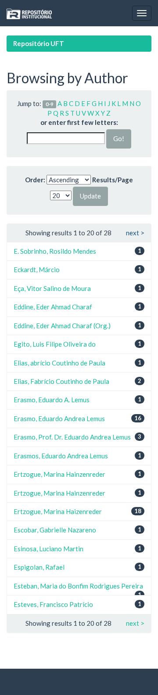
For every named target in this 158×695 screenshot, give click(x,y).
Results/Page (112, 180)
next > (135, 233)
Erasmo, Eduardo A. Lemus (52, 400)
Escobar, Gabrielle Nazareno (55, 530)
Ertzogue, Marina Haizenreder (58, 511)
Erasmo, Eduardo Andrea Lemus (59, 418)
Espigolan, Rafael (39, 567)
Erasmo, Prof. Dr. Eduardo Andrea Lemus (72, 437)
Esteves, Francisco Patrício (53, 604)
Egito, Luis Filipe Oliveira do (55, 344)
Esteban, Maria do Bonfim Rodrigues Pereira (78, 586)
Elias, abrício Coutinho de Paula (59, 363)
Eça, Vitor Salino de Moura (52, 288)
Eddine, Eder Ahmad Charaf (53, 307)
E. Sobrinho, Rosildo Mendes (55, 251)
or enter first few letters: (79, 122)
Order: (35, 180)
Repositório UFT (38, 43)
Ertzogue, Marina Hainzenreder (59, 474)
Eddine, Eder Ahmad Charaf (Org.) (62, 326)
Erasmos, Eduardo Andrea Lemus (61, 456)
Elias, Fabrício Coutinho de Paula (61, 381)
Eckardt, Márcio (37, 269)
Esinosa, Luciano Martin (48, 549)
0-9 (50, 104)
